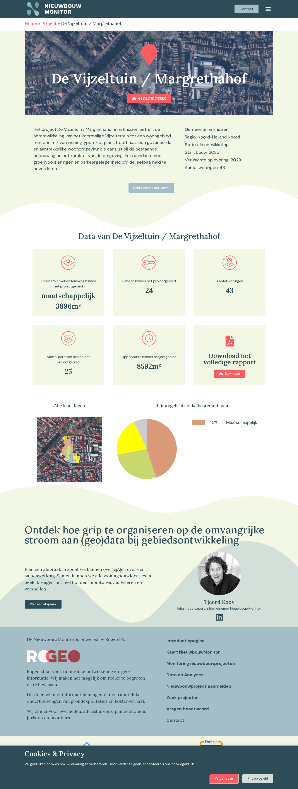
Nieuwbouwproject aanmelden (198, 686)
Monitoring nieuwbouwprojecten (200, 663)
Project (49, 23)
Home (31, 23)
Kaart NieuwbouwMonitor (193, 652)
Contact (175, 720)
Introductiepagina (185, 641)
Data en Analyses (185, 675)
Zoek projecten (182, 697)
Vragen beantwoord (187, 709)
